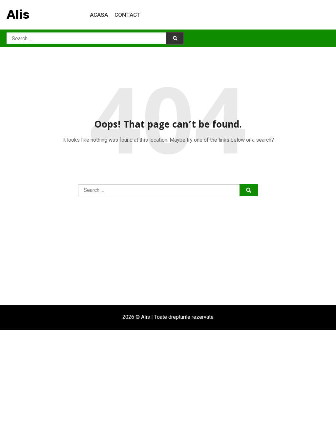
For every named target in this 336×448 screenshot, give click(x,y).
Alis (18, 14)
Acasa (99, 14)
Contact (128, 14)
